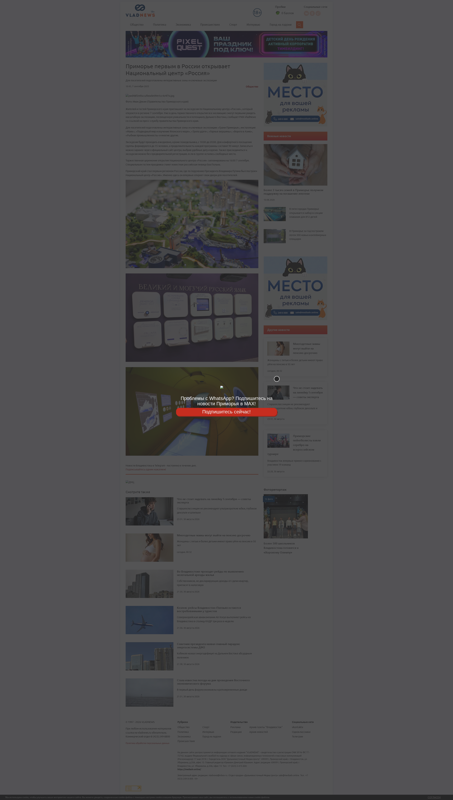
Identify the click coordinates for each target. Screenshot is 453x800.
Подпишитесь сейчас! (226, 411)
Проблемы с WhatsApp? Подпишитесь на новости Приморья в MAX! (227, 401)
